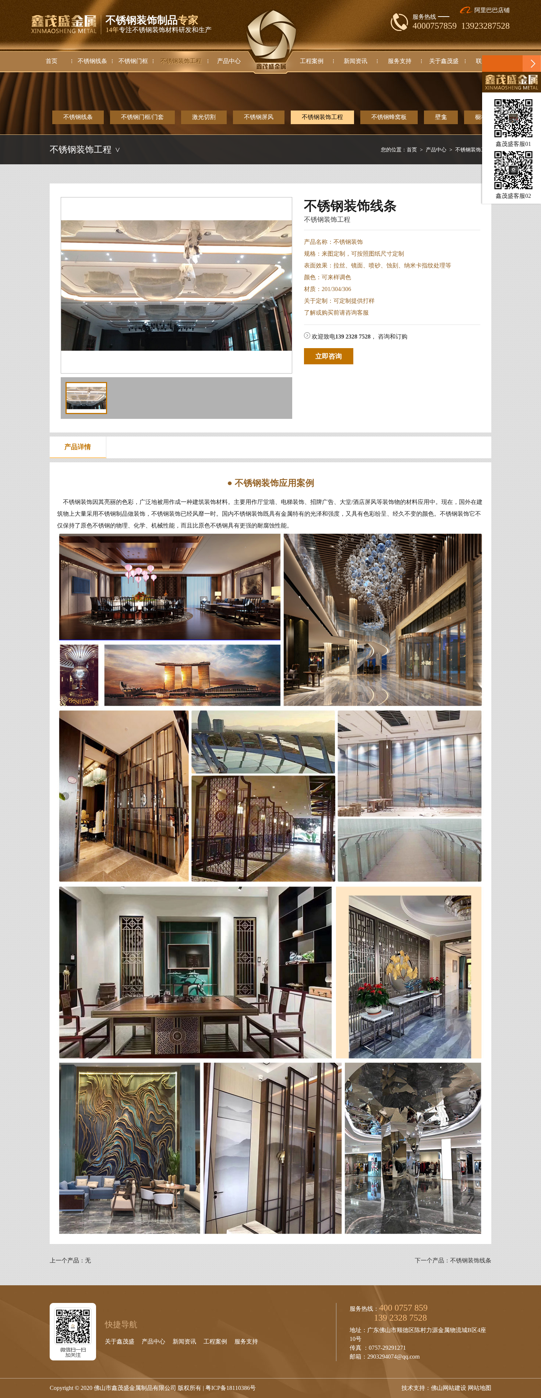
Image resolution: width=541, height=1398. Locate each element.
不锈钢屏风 (258, 117)
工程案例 (215, 1341)
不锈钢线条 (78, 117)
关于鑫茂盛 (119, 1341)
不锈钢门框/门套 (142, 117)
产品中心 (436, 150)
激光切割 (204, 117)
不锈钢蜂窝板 (389, 117)
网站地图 (479, 1388)
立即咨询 (328, 356)
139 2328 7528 (353, 336)
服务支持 (246, 1341)
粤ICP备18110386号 (230, 1388)
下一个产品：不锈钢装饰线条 (453, 1260)
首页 (412, 150)
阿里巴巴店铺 (491, 10)
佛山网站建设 (448, 1388)
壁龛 (441, 117)
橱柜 (481, 117)
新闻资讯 (184, 1341)
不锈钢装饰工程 (322, 117)
